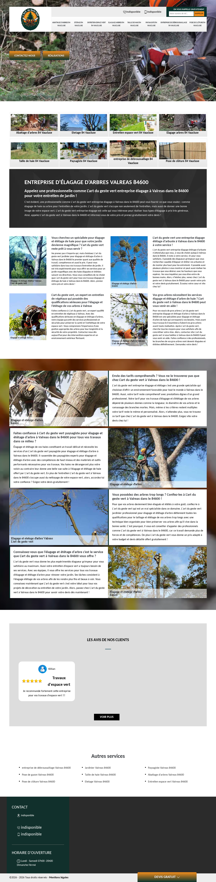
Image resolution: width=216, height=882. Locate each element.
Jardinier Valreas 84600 (98, 768)
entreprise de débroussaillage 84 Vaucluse (174, 24)
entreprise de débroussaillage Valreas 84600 (46, 768)
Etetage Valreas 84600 (97, 781)
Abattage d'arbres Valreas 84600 (166, 775)
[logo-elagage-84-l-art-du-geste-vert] (30, 18)
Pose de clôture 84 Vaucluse (197, 24)
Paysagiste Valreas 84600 (162, 768)
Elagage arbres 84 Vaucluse (116, 24)
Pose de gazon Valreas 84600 (38, 775)
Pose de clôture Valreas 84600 (38, 781)
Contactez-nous (24, 55)
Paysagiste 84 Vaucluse (151, 24)
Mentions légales (58, 877)
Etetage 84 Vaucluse (78, 24)
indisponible (133, 12)
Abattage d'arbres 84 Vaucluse (61, 24)
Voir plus (107, 717)
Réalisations (56, 55)
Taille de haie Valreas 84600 (100, 775)
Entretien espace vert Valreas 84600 (168, 781)
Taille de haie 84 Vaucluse (134, 24)
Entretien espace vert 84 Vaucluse (96, 24)
